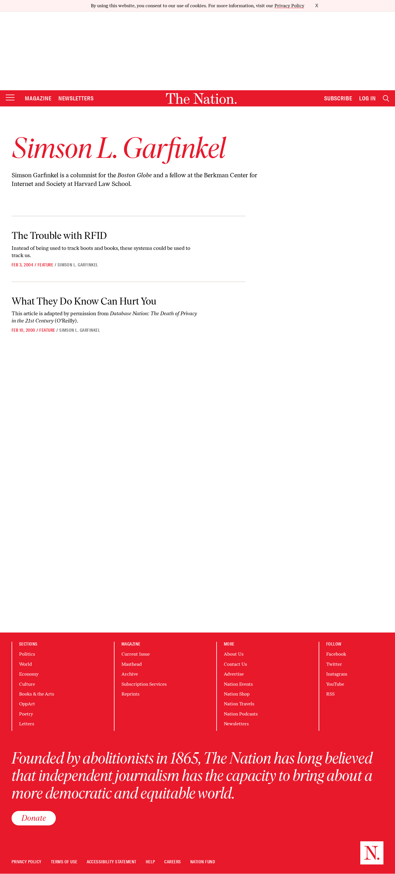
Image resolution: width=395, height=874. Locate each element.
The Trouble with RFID (59, 235)
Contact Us (235, 664)
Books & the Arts (36, 694)
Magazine (38, 98)
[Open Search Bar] (386, 98)
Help (150, 862)
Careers (172, 862)
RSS (330, 694)
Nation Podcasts (241, 714)
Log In (367, 98)
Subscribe (338, 98)
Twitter (334, 664)
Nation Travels (239, 704)
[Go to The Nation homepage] (201, 98)
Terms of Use (64, 862)
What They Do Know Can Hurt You (84, 301)
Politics (27, 654)
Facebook (336, 654)
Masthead (131, 664)
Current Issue (135, 654)
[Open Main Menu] (10, 98)
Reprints (130, 694)
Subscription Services (144, 684)
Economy (28, 674)
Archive (129, 674)
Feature (45, 265)
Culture (27, 684)
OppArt (27, 704)
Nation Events (238, 684)
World (25, 664)
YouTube (335, 684)
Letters (26, 724)
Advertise (234, 674)
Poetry (26, 714)
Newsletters (76, 98)
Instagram (336, 674)
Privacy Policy (289, 5)
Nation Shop (237, 694)
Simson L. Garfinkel (78, 265)
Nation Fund (202, 862)
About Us (233, 654)
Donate (33, 818)
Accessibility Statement (111, 862)
